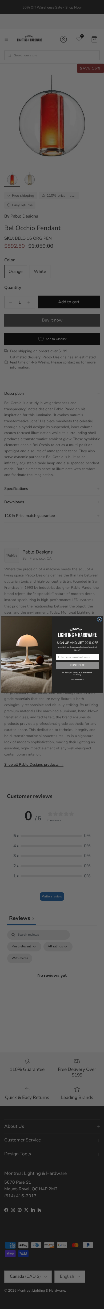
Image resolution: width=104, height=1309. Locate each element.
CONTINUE (77, 665)
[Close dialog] (99, 619)
